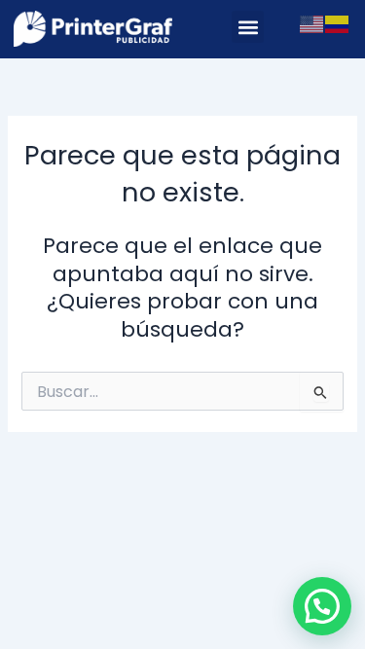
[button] (248, 27)
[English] (312, 23)
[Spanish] (337, 23)
